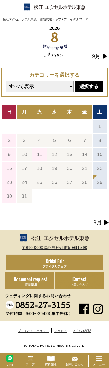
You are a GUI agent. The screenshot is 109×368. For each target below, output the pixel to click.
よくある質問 (82, 331)
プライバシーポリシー (33, 331)
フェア (30, 364)
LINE (10, 364)
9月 (96, 56)
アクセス (60, 331)
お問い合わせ (74, 364)
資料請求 (51, 364)
